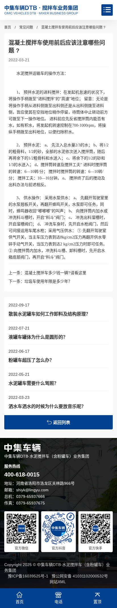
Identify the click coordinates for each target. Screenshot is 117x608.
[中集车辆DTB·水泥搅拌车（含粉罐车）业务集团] (41, 10)
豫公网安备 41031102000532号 (80, 576)
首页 (7, 27)
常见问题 (26, 27)
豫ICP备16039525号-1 (28, 576)
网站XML (58, 581)
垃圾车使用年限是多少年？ (48, 281)
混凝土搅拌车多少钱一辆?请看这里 (55, 272)
